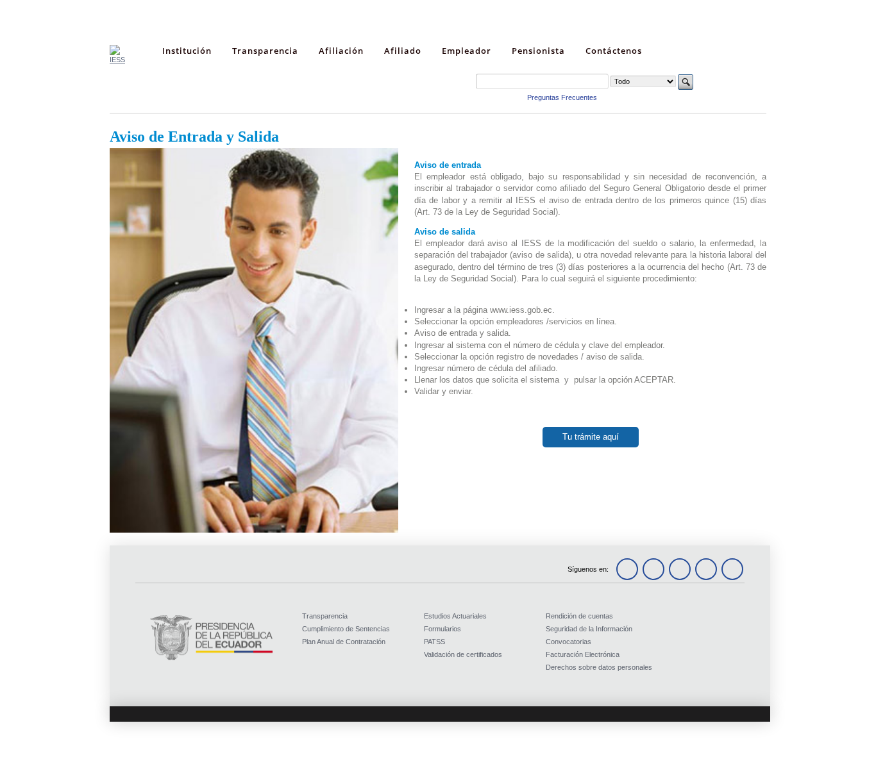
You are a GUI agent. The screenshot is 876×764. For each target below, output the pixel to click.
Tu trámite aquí (590, 437)
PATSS (434, 641)
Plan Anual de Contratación (343, 641)
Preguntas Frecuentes (562, 97)
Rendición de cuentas (579, 616)
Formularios (442, 629)
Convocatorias (568, 641)
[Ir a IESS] (117, 59)
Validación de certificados (463, 654)
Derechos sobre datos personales (599, 667)
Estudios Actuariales (455, 616)
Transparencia (325, 616)
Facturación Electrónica (582, 654)
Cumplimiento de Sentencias (346, 629)
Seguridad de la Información (589, 629)
